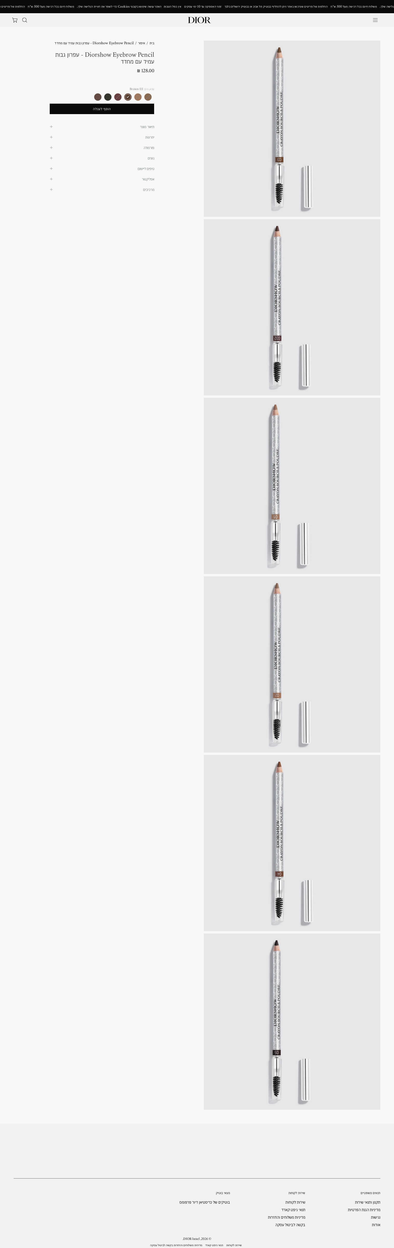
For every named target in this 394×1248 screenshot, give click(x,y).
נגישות (375, 1217)
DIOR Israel (191, 1239)
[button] (24, 20)
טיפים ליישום (146, 168)
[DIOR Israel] (199, 20)
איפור (141, 43)
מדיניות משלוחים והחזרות (286, 1217)
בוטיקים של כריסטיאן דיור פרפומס (204, 1202)
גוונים (151, 158)
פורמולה (149, 147)
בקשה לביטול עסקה (290, 1224)
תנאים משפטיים (370, 1193)
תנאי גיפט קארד (293, 1209)
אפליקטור (148, 179)
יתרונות (149, 137)
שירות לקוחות (296, 1193)
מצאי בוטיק (223, 1193)
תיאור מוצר (147, 126)
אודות (376, 1224)
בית (152, 43)
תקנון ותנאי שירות (367, 1202)
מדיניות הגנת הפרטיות (364, 1209)
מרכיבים (148, 189)
